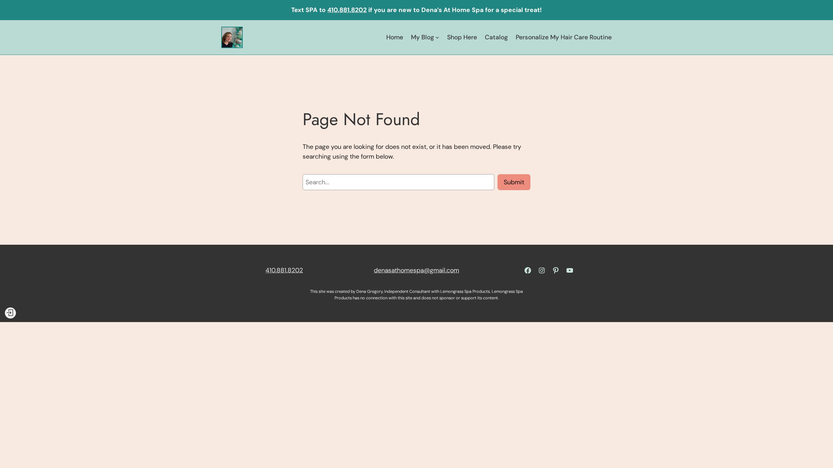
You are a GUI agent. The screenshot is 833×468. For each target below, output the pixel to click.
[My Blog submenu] (437, 37)
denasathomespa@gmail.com (416, 270)
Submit (514, 182)
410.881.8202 (347, 10)
